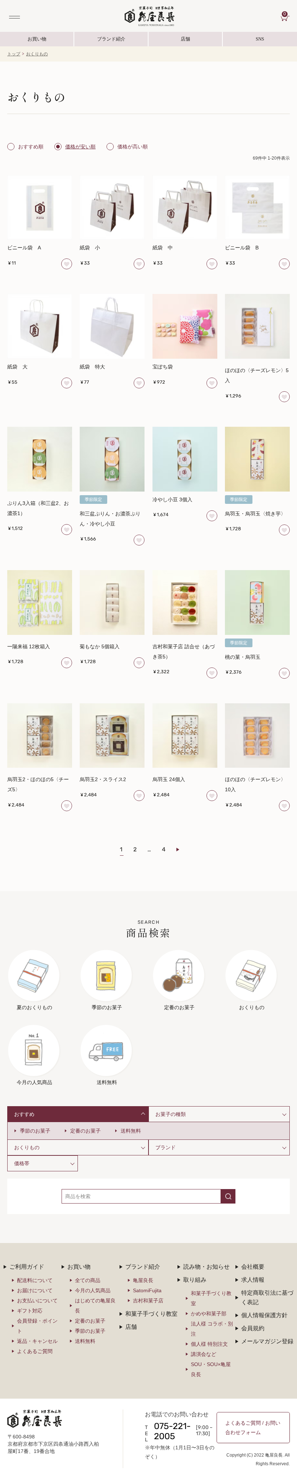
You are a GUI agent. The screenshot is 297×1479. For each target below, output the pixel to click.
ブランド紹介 (111, 41)
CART (286, 14)
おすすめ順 (30, 146)
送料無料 (131, 1131)
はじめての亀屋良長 (95, 1306)
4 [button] (164, 850)
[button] (182, 849)
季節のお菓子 (35, 1131)
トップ (13, 53)
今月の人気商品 (92, 1290)
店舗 (185, 39)
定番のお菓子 (85, 1131)
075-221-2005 (172, 1432)
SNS (243, 41)
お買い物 (37, 39)
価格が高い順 (132, 146)
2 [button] (135, 850)
